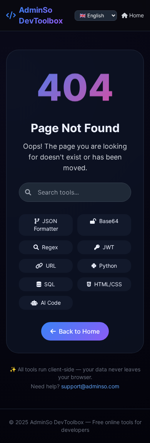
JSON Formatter (46, 225)
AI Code (50, 302)
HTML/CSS (107, 284)
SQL (49, 284)
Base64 (108, 221)
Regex (49, 247)
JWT (107, 247)
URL (50, 265)
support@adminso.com (90, 386)
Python (107, 265)
